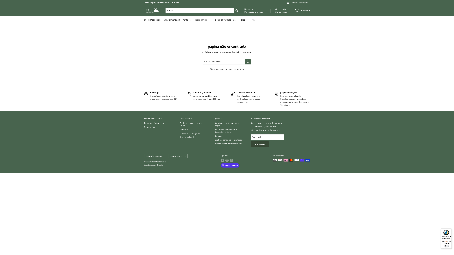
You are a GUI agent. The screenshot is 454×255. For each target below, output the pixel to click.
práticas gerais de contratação (228, 140)
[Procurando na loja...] (248, 61)
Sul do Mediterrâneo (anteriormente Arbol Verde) (166, 20)
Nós (253, 20)
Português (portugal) (154, 156)
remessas (184, 129)
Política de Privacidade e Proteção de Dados (226, 131)
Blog (243, 20)
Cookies (218, 136)
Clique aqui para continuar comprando (227, 69)
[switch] (446, 246)
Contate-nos (149, 127)
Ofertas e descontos (299, 2)
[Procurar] (237, 10)
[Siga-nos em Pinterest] (231, 160)
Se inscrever (259, 144)
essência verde (201, 20)
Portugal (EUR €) (176, 156)
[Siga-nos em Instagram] (227, 160)
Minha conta (281, 12)
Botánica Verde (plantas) (226, 20)
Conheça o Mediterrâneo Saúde (191, 124)
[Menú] (450, 229)
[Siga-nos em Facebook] (222, 160)
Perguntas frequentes (154, 123)
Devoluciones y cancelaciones (228, 143)
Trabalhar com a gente (190, 133)
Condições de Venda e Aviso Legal (227, 124)
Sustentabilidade (187, 137)
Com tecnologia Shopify (153, 165)
